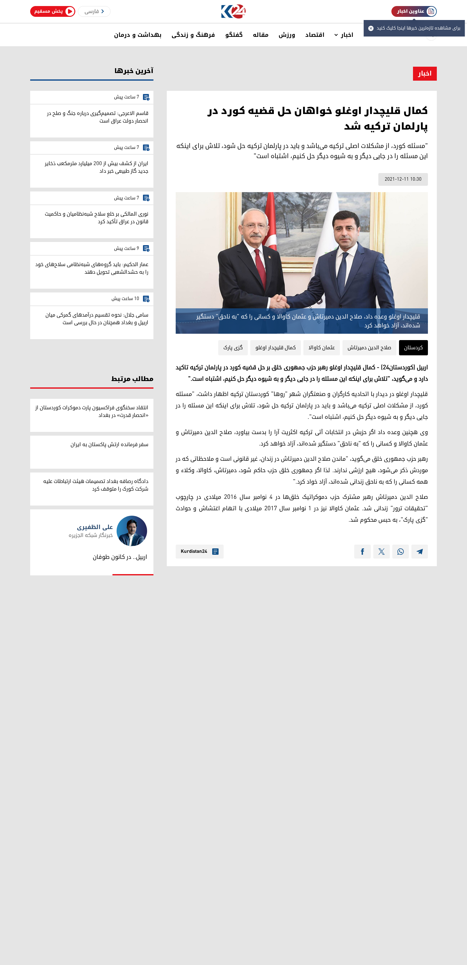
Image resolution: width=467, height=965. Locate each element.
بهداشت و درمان (137, 34)
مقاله (260, 34)
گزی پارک (233, 347)
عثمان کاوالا (321, 347)
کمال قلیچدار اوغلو (275, 347)
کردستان (413, 347)
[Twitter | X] (381, 552)
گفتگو (234, 34)
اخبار (347, 35)
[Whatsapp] (400, 552)
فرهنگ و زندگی (193, 34)
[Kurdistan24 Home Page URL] (233, 11)
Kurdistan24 (194, 551)
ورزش (287, 34)
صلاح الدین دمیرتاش (369, 347)
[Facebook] (362, 552)
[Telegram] (419, 552)
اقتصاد (314, 34)
